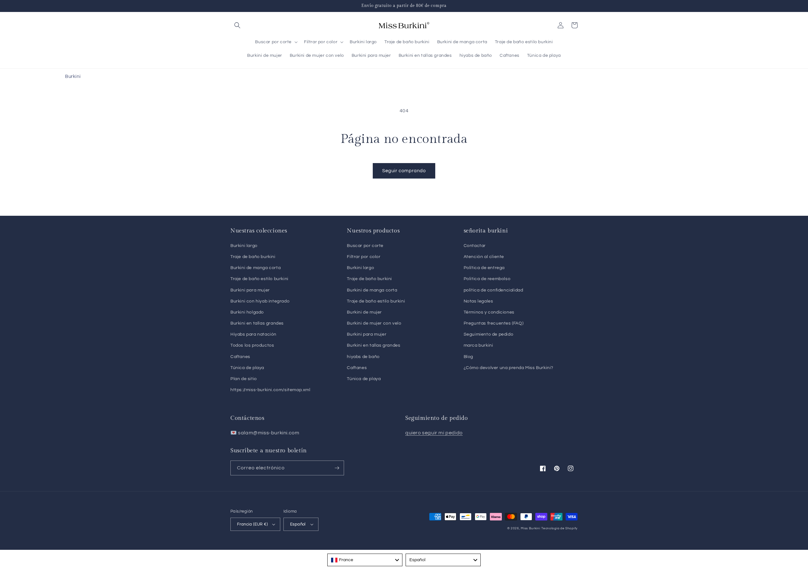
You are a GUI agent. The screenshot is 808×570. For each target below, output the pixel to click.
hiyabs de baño (363, 357)
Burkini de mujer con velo (374, 323)
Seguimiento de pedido (489, 334)
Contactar (475, 246)
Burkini (72, 76)
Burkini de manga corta (255, 268)
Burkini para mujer (250, 290)
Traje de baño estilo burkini (259, 279)
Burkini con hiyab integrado (259, 301)
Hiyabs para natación (253, 334)
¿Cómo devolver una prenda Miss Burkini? (508, 368)
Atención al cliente (484, 257)
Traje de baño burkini (253, 257)
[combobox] (364, 560)
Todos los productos (252, 345)
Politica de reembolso (487, 279)
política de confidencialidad (493, 290)
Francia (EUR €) (252, 524)
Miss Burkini (530, 528)
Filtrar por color (363, 257)
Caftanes (240, 357)
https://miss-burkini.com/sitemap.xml (270, 390)
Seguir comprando (404, 170)
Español (298, 524)
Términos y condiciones (489, 312)
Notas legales (478, 301)
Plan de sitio (243, 379)
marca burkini (478, 345)
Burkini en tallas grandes (257, 323)
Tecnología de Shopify (559, 528)
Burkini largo (244, 246)
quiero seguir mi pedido (434, 432)
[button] (237, 25)
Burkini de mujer (364, 312)
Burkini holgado (247, 312)
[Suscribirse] (337, 468)
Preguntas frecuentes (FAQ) (494, 323)
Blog (468, 357)
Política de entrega (484, 268)
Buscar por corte (365, 246)
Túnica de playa (247, 368)
